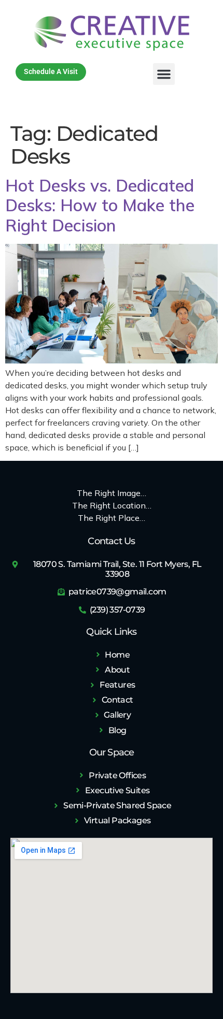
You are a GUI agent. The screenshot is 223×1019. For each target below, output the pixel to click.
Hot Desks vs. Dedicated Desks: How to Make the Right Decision (99, 205)
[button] (164, 74)
